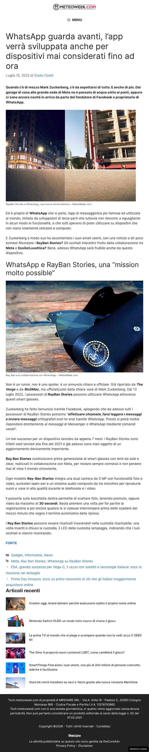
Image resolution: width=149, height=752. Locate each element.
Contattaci (103, 726)
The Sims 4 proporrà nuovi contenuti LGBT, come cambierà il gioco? (77, 652)
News (48, 555)
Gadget (17, 555)
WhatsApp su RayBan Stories (70, 561)
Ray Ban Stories (33, 561)
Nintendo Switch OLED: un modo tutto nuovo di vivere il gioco (72, 621)
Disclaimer (85, 746)
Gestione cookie (138, 749)
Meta (15, 561)
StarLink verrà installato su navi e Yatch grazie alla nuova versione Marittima (83, 682)
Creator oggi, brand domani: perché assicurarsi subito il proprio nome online (82, 603)
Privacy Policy (65, 746)
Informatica (33, 555)
